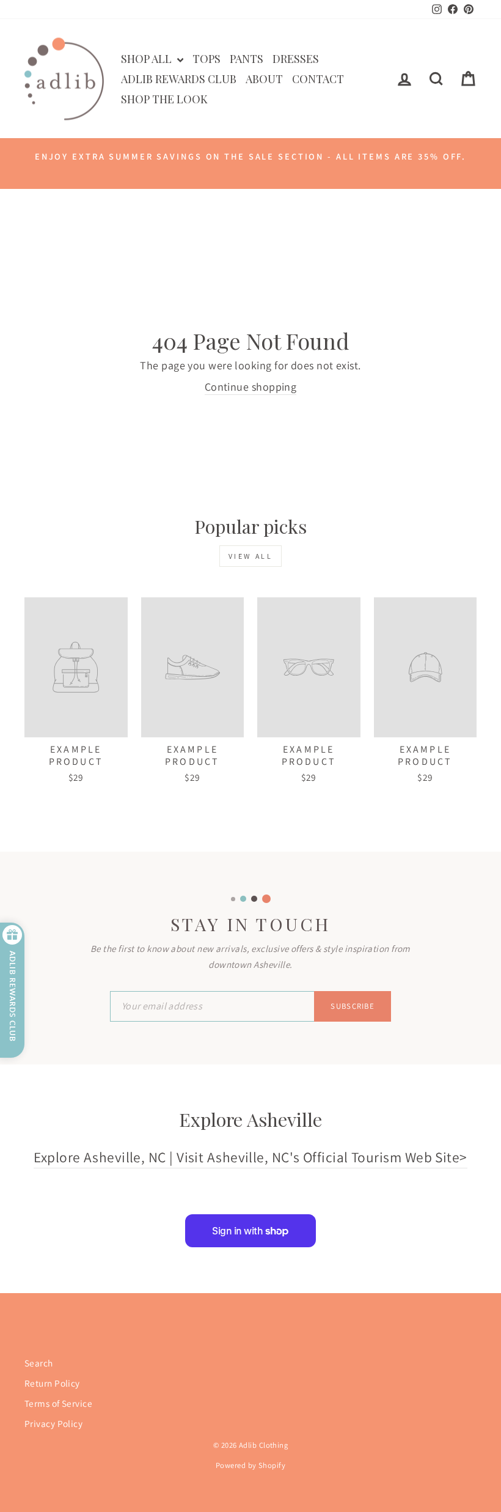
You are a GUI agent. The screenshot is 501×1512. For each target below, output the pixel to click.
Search (38, 1363)
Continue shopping (251, 387)
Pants (246, 58)
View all (251, 556)
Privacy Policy (53, 1423)
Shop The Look (164, 99)
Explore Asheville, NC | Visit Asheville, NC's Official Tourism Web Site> (250, 1157)
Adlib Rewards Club (178, 79)
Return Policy (52, 1383)
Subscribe (353, 1006)
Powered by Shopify (250, 1465)
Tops (206, 58)
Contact (318, 79)
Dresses (295, 58)
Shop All (147, 58)
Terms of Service (58, 1403)
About (264, 79)
